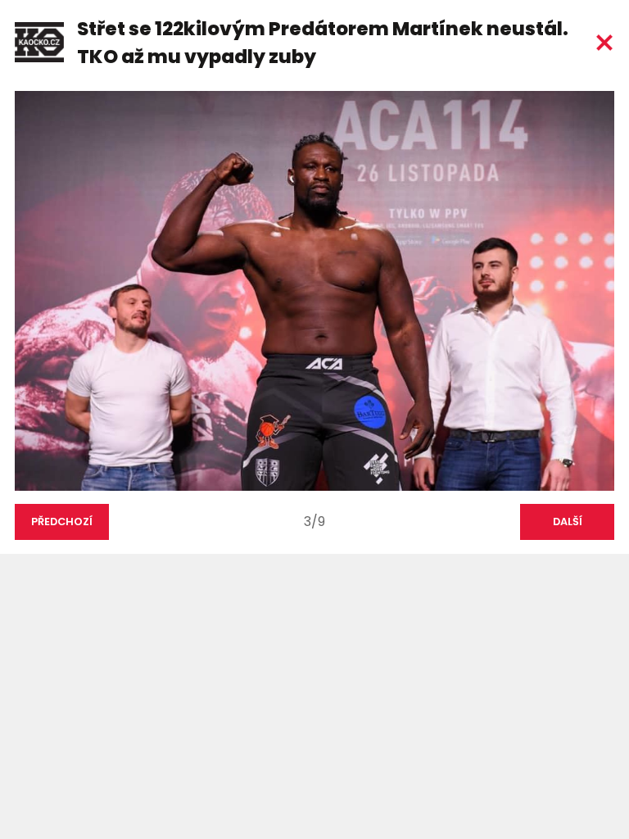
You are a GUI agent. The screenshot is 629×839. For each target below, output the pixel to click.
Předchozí (62, 521)
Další (567, 521)
